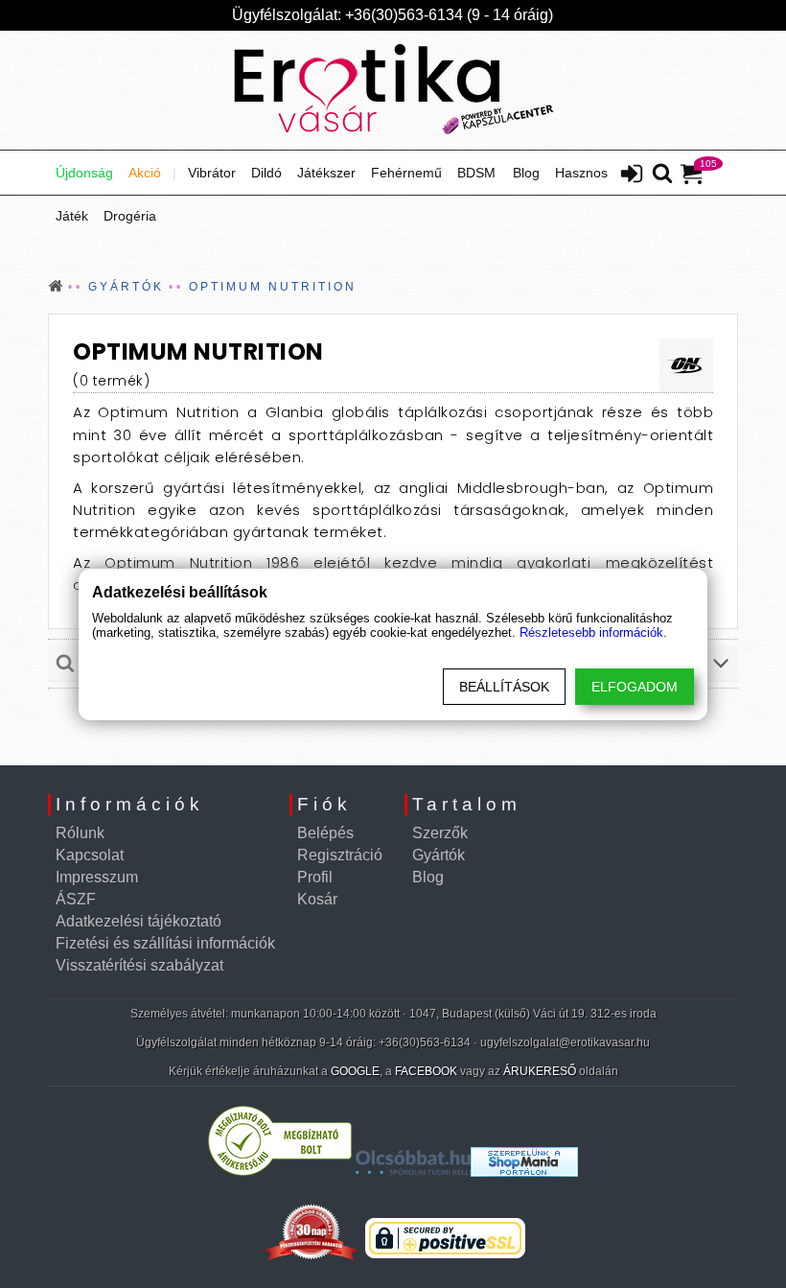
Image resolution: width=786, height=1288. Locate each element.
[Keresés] (662, 174)
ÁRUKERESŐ (539, 1071)
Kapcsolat (90, 855)
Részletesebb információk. (593, 632)
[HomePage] (393, 90)
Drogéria (130, 215)
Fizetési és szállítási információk (165, 943)
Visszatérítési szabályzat (139, 965)
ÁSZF (76, 899)
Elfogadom (634, 686)
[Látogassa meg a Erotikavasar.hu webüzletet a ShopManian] (524, 1171)
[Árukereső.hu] (280, 1171)
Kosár (317, 899)
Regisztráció (339, 855)
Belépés (325, 833)
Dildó (266, 172)
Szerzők (440, 833)
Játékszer (326, 172)
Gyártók (438, 855)
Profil (315, 877)
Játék (72, 215)
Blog (526, 172)
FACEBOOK (426, 1071)
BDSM (476, 172)
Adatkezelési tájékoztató (138, 921)
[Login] (631, 175)
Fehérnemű (406, 172)
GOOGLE (355, 1071)
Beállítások (504, 686)
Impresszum (97, 877)
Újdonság (84, 172)
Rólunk (80, 833)
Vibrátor (212, 172)
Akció (144, 172)
